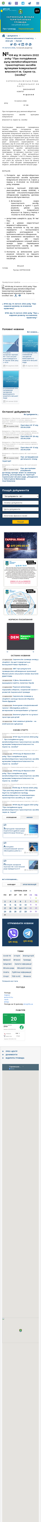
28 (25, 911)
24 (5, 911)
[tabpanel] (20, 636)
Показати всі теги (10, 981)
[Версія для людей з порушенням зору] (29, 3)
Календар (11, 884)
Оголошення (11, 817)
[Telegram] (23, 3)
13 (20, 905)
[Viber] (16, 3)
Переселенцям (26, 29)
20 (20, 908)
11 (10, 905)
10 (5, 905)
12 (15, 905)
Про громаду (9, 29)
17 (5, 908)
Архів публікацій (29, 884)
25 (10, 911)
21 (25, 908)
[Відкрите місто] (20, 636)
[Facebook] (10, 3)
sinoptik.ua (28, 1004)
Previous (8, 652)
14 (25, 905)
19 (15, 908)
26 (15, 911)
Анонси (30, 817)
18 (10, 908)
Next (33, 652)
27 (20, 911)
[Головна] (3, 3)
